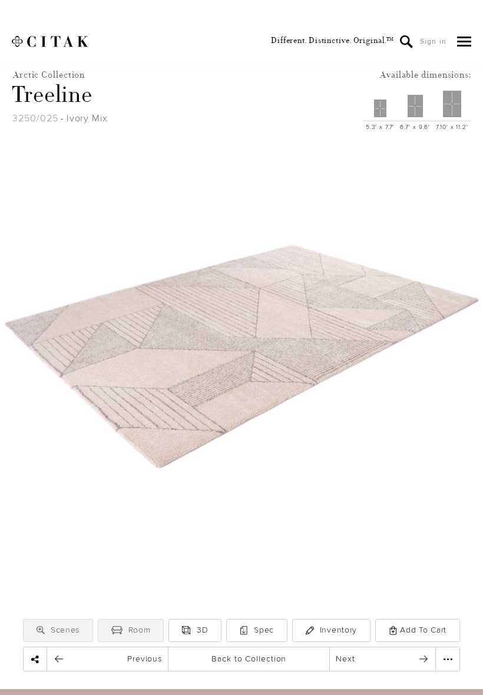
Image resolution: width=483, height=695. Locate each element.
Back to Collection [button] (248, 659)
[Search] (406, 41)
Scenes (65, 630)
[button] (41, 630)
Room (139, 630)
